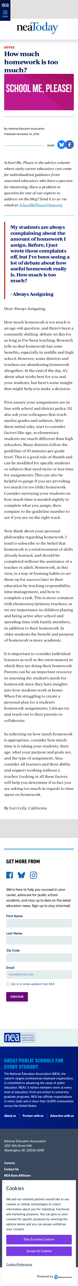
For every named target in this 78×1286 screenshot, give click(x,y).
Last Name (14, 933)
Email (10, 968)
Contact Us (11, 1169)
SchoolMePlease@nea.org (40, 204)
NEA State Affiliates (17, 1175)
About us (10, 1116)
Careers (9, 1163)
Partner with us (33, 1116)
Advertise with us (62, 1116)
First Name (14, 916)
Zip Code (13, 950)
